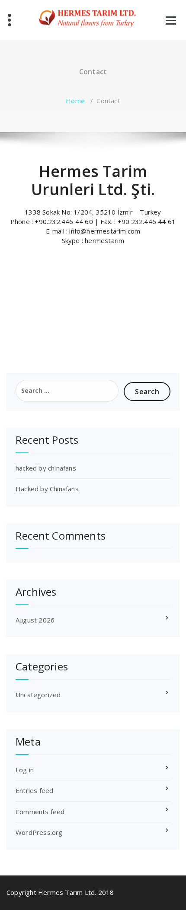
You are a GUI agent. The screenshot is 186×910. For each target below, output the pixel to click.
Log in (25, 769)
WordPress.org (39, 832)
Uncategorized (38, 694)
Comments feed (40, 811)
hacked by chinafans (46, 468)
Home (75, 100)
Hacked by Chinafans (47, 488)
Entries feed (34, 790)
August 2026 (35, 620)
